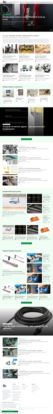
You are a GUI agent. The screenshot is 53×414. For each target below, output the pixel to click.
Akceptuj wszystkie (10, 411)
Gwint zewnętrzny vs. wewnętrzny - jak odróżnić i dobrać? (16, 400)
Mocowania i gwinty (39, 54)
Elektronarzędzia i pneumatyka (23, 177)
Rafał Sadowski (24, 387)
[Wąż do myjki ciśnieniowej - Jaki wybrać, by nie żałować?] (26, 321)
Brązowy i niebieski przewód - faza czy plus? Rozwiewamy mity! (16, 389)
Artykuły (14, 384)
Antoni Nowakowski (5, 24)
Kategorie (33, 384)
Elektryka (33, 391)
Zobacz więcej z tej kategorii (26, 139)
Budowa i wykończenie (6, 14)
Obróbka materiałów (6, 54)
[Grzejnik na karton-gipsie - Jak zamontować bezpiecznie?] (26, 121)
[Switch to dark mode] (49, 2)
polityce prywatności (13, 407)
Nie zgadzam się (10, 409)
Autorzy (23, 384)
